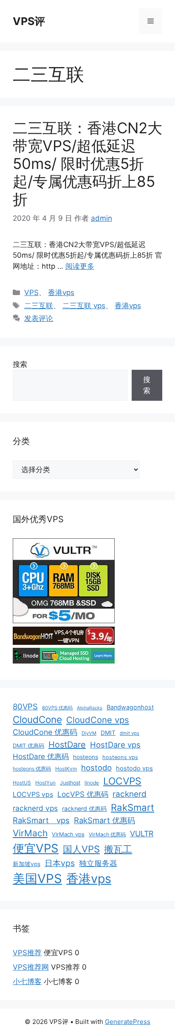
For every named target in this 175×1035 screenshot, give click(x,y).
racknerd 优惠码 (84, 808)
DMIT (108, 732)
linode (92, 782)
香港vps (61, 292)
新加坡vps (26, 864)
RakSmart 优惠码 (104, 820)
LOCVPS (122, 781)
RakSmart (132, 807)
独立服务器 (98, 863)
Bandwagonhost (130, 707)
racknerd (130, 794)
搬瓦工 (118, 849)
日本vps (60, 863)
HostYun (45, 782)
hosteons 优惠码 (32, 768)
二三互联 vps (83, 305)
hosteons (85, 757)
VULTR (141, 833)
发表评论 (38, 318)
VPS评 (29, 21)
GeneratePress (127, 1022)
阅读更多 (79, 266)
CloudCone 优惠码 (45, 732)
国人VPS (81, 849)
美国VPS (37, 878)
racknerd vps (35, 808)
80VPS (25, 706)
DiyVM (89, 733)
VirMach (30, 833)
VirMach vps (68, 834)
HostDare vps (115, 744)
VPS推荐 (27, 952)
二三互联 (38, 305)
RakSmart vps (41, 820)
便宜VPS (36, 848)
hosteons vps (120, 757)
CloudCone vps (97, 719)
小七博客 (27, 981)
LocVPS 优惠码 (82, 794)
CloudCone (37, 719)
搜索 (20, 364)
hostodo (96, 767)
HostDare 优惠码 (41, 756)
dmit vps (129, 733)
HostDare (67, 745)
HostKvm (66, 768)
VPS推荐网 (31, 967)
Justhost (70, 782)
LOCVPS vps (33, 794)
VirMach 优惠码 (107, 834)
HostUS (22, 782)
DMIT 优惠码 (28, 745)
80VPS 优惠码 (57, 708)
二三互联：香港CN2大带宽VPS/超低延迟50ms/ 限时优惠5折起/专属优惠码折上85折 (87, 163)
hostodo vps (134, 768)
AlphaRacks (89, 708)
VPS (31, 292)
